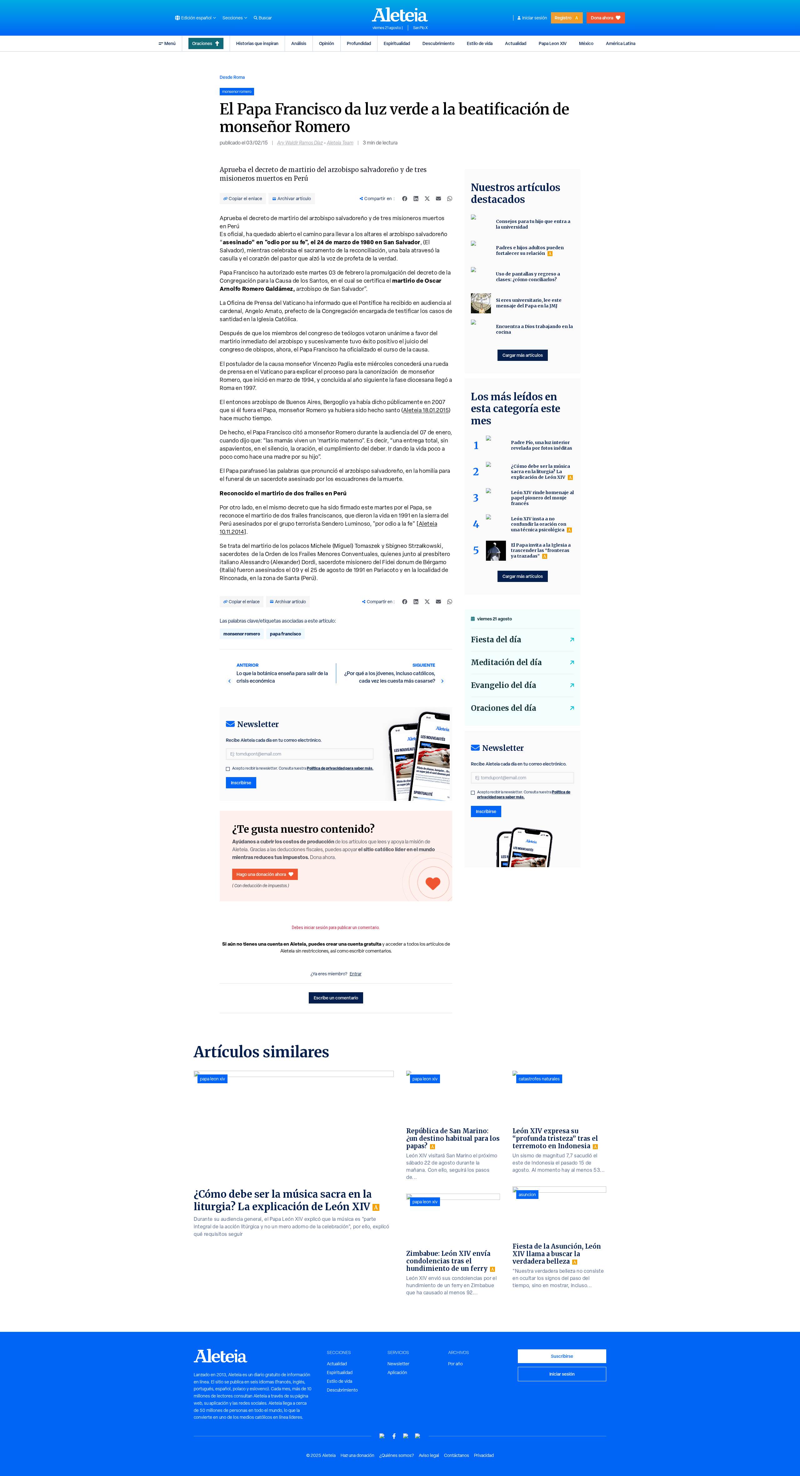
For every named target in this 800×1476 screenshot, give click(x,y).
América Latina (620, 43)
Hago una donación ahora (261, 874)
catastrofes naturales (539, 1079)
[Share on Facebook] (404, 198)
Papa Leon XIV (553, 43)
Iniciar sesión (534, 18)
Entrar (356, 974)
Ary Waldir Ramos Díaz (300, 142)
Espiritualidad (397, 43)
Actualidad (515, 43)
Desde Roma (232, 77)
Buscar (265, 18)
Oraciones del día (503, 708)
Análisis (298, 43)
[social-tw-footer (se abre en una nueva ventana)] (406, 1436)
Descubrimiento (438, 43)
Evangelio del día (503, 685)
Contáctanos (456, 1455)
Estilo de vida (479, 43)
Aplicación (397, 1372)
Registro (563, 18)
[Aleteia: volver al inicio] (400, 14)
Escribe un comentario (336, 998)
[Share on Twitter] (427, 198)
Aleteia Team (340, 142)
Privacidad (484, 1455)
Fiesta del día (496, 639)
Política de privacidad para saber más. (340, 768)
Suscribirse (562, 1356)
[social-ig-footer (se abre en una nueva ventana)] (418, 1436)
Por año (455, 1364)
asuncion (527, 1194)
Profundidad (359, 43)
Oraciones (202, 43)
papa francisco (285, 634)
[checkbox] (228, 769)
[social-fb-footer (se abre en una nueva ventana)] (394, 1436)
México (586, 43)
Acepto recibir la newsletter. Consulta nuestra (302, 768)
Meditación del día (506, 662)
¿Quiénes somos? (396, 1455)
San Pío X (420, 27)
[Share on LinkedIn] (415, 198)
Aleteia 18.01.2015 (426, 410)
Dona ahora (602, 18)
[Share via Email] (438, 198)
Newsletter (398, 1364)
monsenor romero (241, 634)
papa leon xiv (212, 1079)
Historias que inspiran (257, 43)
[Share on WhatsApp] (449, 198)
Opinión (326, 43)
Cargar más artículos (522, 355)
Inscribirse (241, 783)
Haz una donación (357, 1455)
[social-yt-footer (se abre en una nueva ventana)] (382, 1436)
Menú (170, 43)
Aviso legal (429, 1455)
